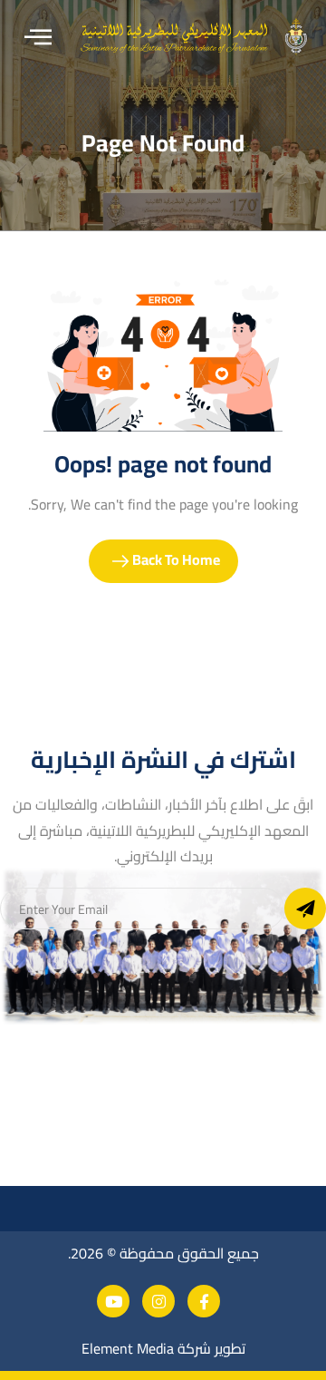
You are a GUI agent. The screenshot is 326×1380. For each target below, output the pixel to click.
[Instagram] (158, 1301)
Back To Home (174, 559)
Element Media (128, 1348)
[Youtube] (113, 1301)
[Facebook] (203, 1301)
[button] (38, 37)
